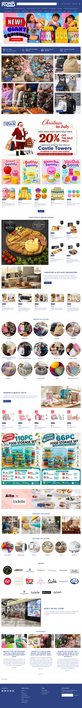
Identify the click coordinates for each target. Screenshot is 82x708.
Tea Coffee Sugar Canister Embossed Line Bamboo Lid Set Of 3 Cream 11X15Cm (73, 309)
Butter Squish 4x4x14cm (56, 203)
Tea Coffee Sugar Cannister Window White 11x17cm (8, 309)
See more (40, 674)
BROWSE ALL (48, 282)
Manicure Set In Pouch (56, 427)
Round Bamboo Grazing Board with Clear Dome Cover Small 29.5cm (73, 261)
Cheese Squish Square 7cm (24, 203)
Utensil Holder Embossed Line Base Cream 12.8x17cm (57, 309)
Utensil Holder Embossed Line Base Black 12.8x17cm (41, 309)
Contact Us (23, 693)
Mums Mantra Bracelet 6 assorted (7, 428)
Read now (13, 667)
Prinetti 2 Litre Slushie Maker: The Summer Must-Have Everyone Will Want (41, 653)
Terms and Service (45, 692)
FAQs (22, 699)
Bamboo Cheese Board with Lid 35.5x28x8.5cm (57, 238)
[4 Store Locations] (69, 50)
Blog (22, 692)
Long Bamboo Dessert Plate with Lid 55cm (57, 260)
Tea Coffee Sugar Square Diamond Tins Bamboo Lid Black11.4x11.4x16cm (24, 309)
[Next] (80, 197)
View (65, 51)
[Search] (58, 4)
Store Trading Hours (25, 697)
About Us (23, 690)
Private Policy (44, 693)
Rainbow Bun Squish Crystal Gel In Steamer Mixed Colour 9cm (8, 205)
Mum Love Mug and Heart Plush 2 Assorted (40, 428)
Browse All (7, 401)
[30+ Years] (12, 50)
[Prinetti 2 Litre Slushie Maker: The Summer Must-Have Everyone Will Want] (41, 641)
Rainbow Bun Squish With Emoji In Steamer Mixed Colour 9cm (40, 205)
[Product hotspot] (73, 397)
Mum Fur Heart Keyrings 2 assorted (24, 428)
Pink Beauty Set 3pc (71, 427)
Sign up (77, 695)
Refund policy (24, 702)
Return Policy (44, 690)
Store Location (24, 695)
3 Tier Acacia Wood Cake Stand (72, 238)
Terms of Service (24, 700)
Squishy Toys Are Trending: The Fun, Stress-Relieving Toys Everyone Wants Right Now (14, 654)
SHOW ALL (41, 211)
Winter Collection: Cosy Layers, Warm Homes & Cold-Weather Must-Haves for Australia (67, 654)
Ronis (3, 207)
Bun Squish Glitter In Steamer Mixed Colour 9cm (73, 204)
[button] (6, 28)
